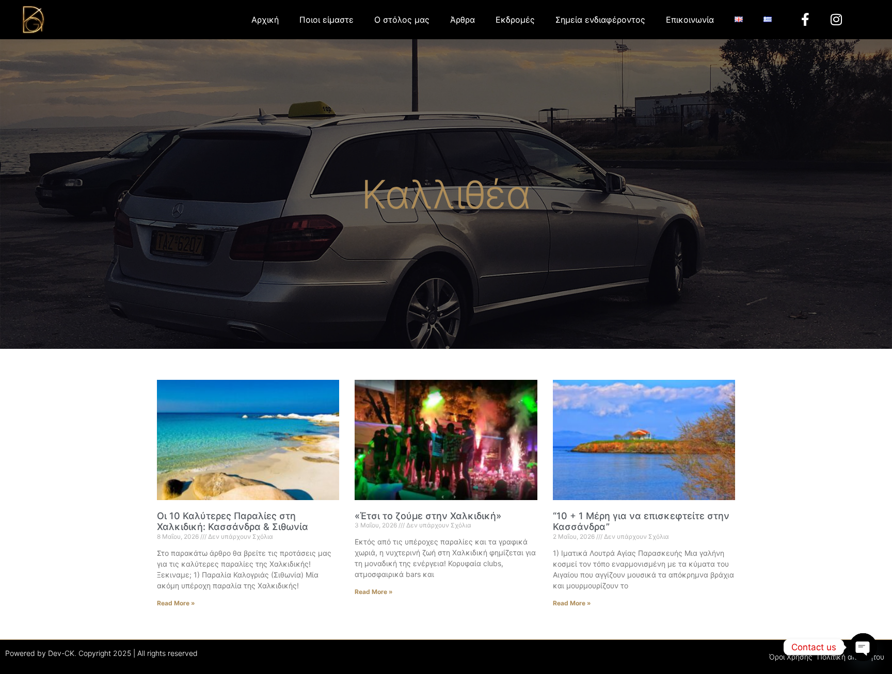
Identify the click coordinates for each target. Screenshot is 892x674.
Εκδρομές (515, 19)
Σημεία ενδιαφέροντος (600, 19)
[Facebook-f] (805, 20)
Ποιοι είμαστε (326, 19)
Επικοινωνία (690, 19)
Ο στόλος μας (401, 19)
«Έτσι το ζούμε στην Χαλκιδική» (428, 515)
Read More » (176, 603)
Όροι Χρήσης (790, 656)
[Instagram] (836, 20)
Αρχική (265, 19)
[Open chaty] (863, 647)
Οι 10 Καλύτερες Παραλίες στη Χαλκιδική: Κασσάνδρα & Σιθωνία (232, 521)
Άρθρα (462, 19)
